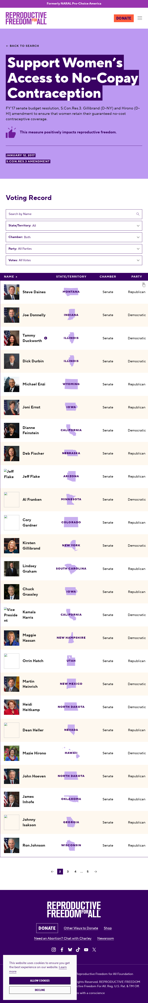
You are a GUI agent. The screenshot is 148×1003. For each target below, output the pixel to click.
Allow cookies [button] (40, 980)
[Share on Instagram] (54, 950)
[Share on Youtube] (86, 950)
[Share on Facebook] (62, 950)
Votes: (13, 260)
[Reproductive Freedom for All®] (26, 18)
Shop (108, 928)
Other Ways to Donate (81, 928)
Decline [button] (40, 990)
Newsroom (105, 938)
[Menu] (140, 18)
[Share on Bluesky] (70, 950)
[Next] (96, 871)
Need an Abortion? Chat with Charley (63, 938)
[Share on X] (94, 950)
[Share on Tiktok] (78, 950)
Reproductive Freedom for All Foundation (104, 974)
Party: (12, 249)
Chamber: (15, 237)
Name (9, 276)
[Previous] (52, 871)
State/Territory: (19, 226)
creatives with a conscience (86, 993)
